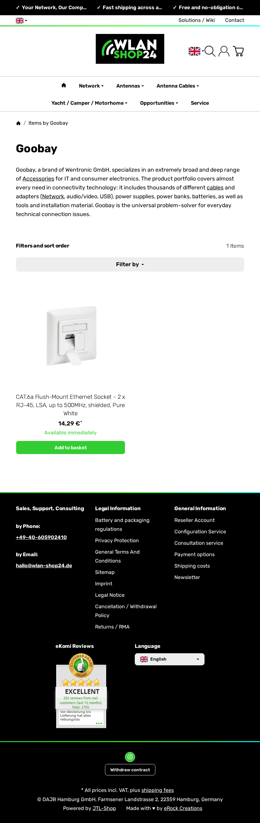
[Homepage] (18, 123)
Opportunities (157, 103)
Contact (234, 20)
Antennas (128, 86)
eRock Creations (183, 808)
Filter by (128, 264)
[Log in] (224, 51)
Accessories (38, 178)
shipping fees (157, 790)
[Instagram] (130, 757)
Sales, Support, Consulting (50, 508)
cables (215, 187)
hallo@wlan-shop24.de (44, 566)
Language (147, 646)
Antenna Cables (176, 86)
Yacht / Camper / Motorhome (87, 103)
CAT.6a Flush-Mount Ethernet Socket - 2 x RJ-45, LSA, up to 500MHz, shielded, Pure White (70, 405)
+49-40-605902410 (41, 537)
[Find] (210, 51)
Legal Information (118, 508)
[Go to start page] (130, 51)
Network (89, 86)
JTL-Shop (104, 808)
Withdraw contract (130, 769)
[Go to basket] (238, 51)
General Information (200, 508)
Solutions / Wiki (197, 20)
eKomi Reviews (74, 646)
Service (200, 103)
